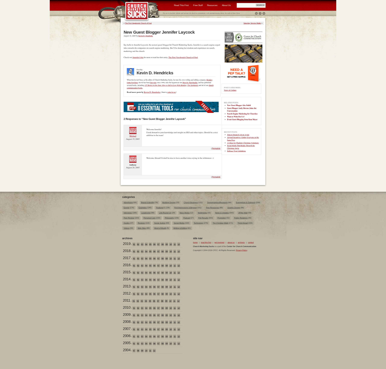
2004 (126, 350)
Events (126, 208)
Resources (212, 5)
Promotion (221, 218)
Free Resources (212, 208)
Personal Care (149, 218)
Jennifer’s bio (138, 57)
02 (138, 244)
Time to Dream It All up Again (238, 134)
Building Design (169, 203)
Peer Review (129, 218)
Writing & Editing (180, 228)
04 (146, 244)
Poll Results (203, 218)
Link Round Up (165, 213)
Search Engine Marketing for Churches (242, 113)
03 (142, 244)
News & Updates (230, 90)
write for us (171, 92)
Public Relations (241, 218)
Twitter (256, 13)
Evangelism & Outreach (245, 203)
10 (171, 244)
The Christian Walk (220, 223)
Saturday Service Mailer (252, 23)
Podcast (186, 218)
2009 (126, 314)
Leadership (146, 213)
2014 (126, 279)
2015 (126, 272)
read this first (206, 242)
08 (162, 244)
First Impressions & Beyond (185, 208)
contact (251, 242)
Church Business (191, 203)
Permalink (216, 148)
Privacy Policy (241, 250)
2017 (126, 258)
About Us (226, 5)
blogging (153, 82)
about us (231, 242)
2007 (126, 329)
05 (150, 244)
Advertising (128, 203)
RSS (263, 13)
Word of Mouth (160, 228)
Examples (143, 208)
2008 (126, 322)
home (195, 242)
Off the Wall (243, 213)
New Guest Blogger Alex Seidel (239, 105)
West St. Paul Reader (189, 82)
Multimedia (202, 213)
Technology (198, 223)
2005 (126, 343)
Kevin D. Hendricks (145, 36)
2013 (126, 286)
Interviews (128, 213)
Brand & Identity (147, 203)
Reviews (141, 223)
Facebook (260, 13)
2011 (126, 300)
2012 (126, 293)
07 (158, 244)
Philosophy (169, 218)
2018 (126, 251)
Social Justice (159, 223)
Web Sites (142, 228)
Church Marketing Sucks (137, 11)
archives (241, 242)
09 (167, 244)
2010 (126, 307)
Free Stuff (198, 5)
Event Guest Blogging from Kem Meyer (242, 119)
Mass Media (185, 213)
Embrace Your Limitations (236, 151)
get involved (219, 242)
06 (154, 244)
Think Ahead (242, 223)
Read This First (181, 5)
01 (134, 244)
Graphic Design (233, 208)
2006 (126, 336)
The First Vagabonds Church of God (138, 23)
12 (179, 244)
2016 (126, 265)
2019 (126, 244)
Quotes (127, 223)
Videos (126, 228)
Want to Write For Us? (235, 116)
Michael (133, 136)
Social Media (179, 223)
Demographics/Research (217, 203)
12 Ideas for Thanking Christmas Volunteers (243, 143)
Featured (159, 208)
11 (175, 244)
